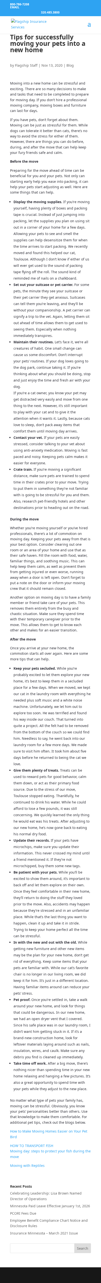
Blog (70, 65)
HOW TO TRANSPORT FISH (31, 1145)
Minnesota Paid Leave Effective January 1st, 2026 (50, 1206)
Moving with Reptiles (27, 1165)
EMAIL (14, 7)
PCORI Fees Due (23, 1213)
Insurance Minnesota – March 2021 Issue (44, 1233)
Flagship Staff (26, 65)
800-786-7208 (19, 4)
